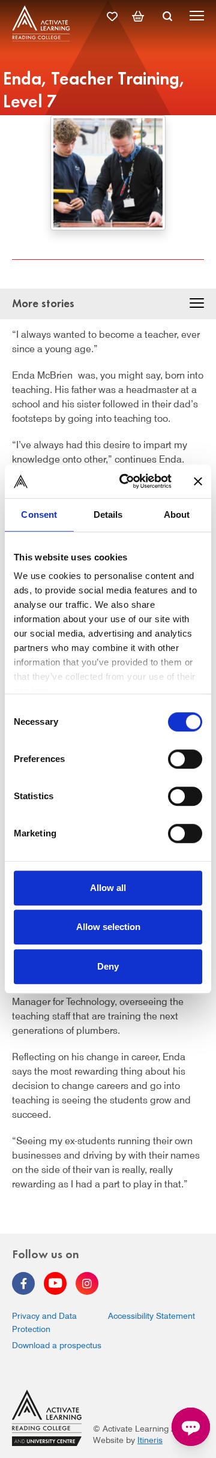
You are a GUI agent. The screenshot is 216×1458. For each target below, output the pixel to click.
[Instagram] (87, 1283)
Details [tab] (108, 514)
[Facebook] (23, 1283)
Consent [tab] (39, 514)
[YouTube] (55, 1283)
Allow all (108, 888)
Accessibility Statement (151, 1316)
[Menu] (197, 17)
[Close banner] (198, 481)
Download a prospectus (56, 1345)
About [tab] (177, 514)
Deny (108, 966)
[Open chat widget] (191, 1427)
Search (167, 16)
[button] (197, 305)
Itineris (150, 1440)
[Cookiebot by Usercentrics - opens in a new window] (127, 481)
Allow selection (108, 927)
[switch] (185, 759)
